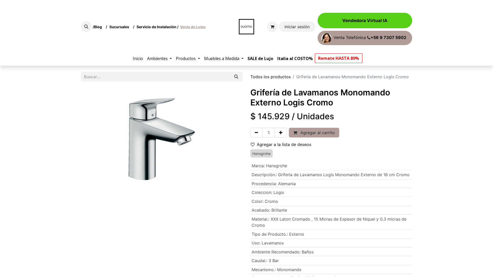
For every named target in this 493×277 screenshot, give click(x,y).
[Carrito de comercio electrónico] (272, 26)
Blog (98, 27)
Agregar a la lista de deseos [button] (284, 144)
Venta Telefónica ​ (370, 37)
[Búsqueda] (236, 77)
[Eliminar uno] (256, 132)
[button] (86, 26)
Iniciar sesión (297, 26)
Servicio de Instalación (156, 27)
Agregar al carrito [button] (317, 132)
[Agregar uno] (281, 132)
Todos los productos (270, 76)
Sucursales (120, 27)
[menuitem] (138, 58)
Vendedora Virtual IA (364, 20)
